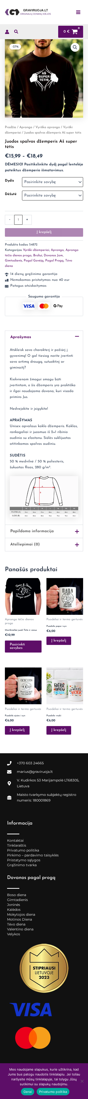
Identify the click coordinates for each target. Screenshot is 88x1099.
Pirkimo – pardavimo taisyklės (33, 855)
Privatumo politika (23, 850)
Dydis (9, 181)
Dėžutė (11, 194)
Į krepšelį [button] (58, 640)
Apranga (25, 127)
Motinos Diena (19, 919)
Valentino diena (20, 929)
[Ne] (81, 1081)
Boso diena (16, 895)
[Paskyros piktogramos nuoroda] (7, 32)
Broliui (37, 255)
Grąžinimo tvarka (22, 865)
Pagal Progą (54, 260)
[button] (16, 33)
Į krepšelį (44, 232)
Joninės (13, 904)
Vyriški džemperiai (36, 250)
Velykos (13, 934)
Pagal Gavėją (34, 260)
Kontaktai (15, 840)
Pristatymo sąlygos (23, 860)
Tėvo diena (16, 924)
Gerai (27, 1092)
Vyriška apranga (47, 127)
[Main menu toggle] (78, 12)
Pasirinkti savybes (17, 646)
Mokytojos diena (21, 914)
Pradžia (10, 127)
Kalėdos (14, 909)
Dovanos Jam (53, 255)
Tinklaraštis (16, 845)
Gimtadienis (13, 260)
